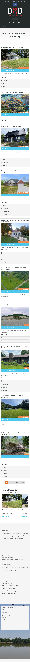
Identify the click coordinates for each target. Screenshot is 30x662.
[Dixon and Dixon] (15, 13)
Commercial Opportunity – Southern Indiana (13, 304)
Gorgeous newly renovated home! (11, 126)
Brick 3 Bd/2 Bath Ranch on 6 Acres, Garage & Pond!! (14, 347)
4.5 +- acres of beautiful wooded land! (12, 92)
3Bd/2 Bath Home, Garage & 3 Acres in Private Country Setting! (14, 433)
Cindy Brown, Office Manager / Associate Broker (12, 591)
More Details (4, 77)
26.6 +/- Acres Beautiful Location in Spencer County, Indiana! (13, 268)
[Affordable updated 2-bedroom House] (12, 500)
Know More (13, 513)
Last (22, 482)
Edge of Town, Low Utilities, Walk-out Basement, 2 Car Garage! (15, 220)
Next (17, 482)
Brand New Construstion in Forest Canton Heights (13, 171)
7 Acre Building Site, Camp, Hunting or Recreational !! (12, 396)
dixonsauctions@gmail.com (18, 1)
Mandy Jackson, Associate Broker (9, 593)
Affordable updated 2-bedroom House (12, 47)
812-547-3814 (16, 22)
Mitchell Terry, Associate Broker (8, 590)
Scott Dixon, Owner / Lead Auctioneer (10, 585)
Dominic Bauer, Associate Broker (9, 588)
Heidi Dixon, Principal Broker (8, 586)
